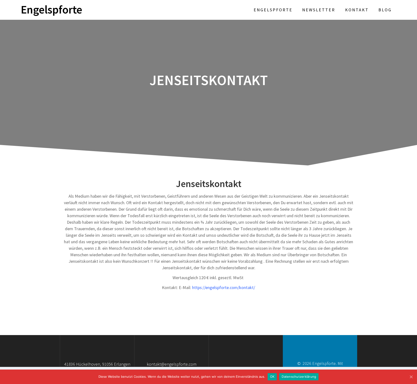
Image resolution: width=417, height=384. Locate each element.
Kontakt (357, 10)
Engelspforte (51, 9)
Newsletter (318, 10)
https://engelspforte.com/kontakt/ (223, 287)
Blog (385, 10)
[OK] (411, 376)
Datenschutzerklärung (299, 376)
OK (272, 376)
